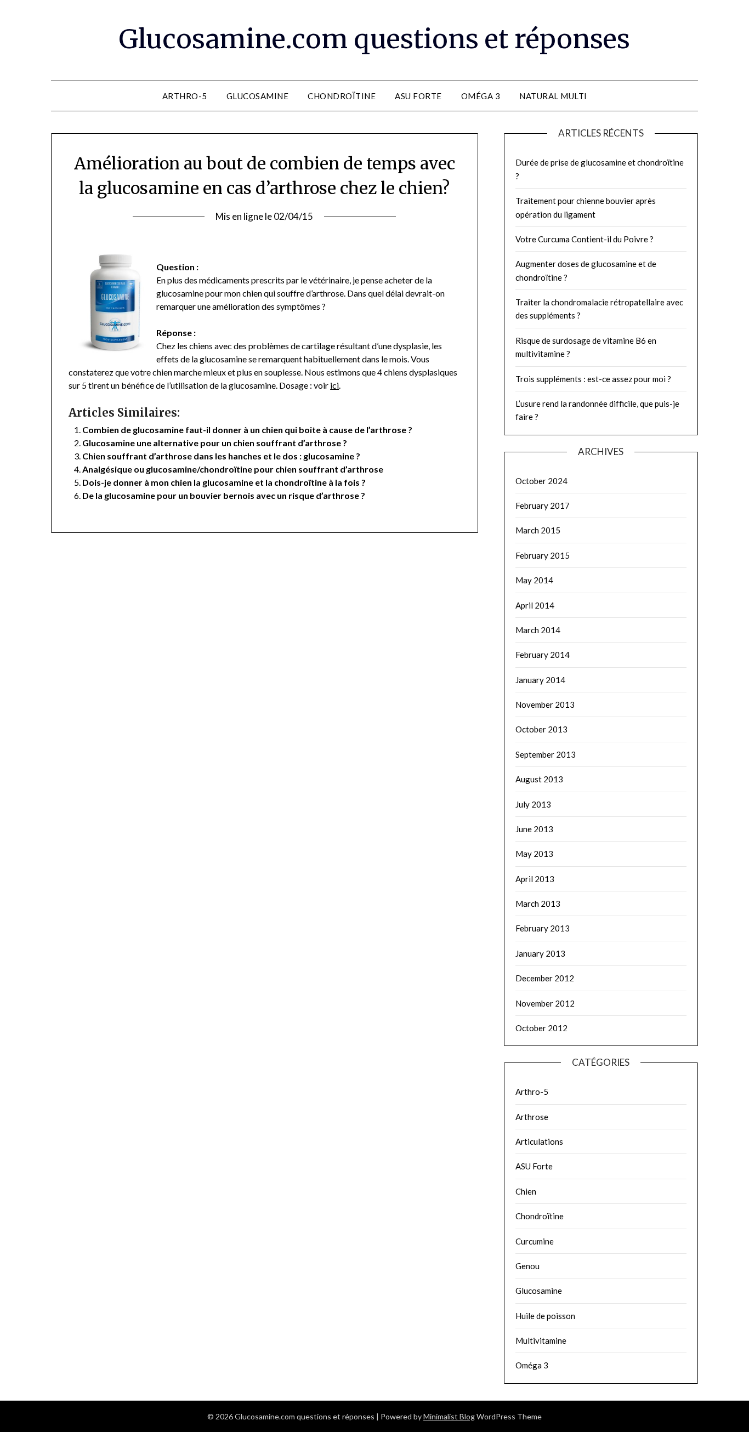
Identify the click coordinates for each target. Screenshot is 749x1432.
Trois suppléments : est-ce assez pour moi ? (593, 379)
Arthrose (531, 1117)
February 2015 (542, 555)
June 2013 (534, 829)
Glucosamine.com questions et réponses (374, 38)
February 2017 (542, 505)
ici (334, 385)
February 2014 (542, 655)
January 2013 (540, 953)
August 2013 (539, 779)
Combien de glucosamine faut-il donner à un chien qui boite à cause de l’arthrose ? (247, 429)
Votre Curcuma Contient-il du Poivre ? (584, 239)
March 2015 (537, 530)
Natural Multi (553, 96)
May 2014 (534, 580)
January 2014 (540, 680)
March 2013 (537, 903)
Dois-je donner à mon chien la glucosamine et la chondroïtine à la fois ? (224, 482)
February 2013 (542, 928)
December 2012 (544, 978)
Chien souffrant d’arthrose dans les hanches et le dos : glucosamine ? (221, 456)
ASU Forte (418, 96)
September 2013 (545, 754)
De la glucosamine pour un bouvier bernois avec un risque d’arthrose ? (223, 495)
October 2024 (541, 481)
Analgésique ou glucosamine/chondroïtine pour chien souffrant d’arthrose (232, 469)
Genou (527, 1266)
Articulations (539, 1141)
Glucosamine (257, 96)
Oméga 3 (481, 96)
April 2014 (534, 605)
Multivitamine (540, 1340)
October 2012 (541, 1028)
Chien (525, 1191)
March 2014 (537, 630)
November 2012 (545, 1003)
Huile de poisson (545, 1316)
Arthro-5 (184, 96)
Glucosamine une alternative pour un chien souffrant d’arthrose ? (214, 442)
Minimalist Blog (449, 1416)
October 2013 (541, 729)
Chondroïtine (342, 96)
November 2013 (545, 704)
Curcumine (534, 1241)
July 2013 (533, 804)
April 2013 (534, 879)
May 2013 (534, 854)
